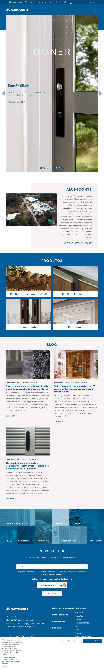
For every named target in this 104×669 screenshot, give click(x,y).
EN (75, 2)
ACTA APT (5, 666)
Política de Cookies (7, 659)
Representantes (82, 623)
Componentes (58, 621)
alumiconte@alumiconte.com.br (20, 620)
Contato (78, 633)
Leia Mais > (10, 416)
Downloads (80, 619)
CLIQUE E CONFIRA (16, 102)
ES (80, 2)
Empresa (79, 612)
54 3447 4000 (12, 617)
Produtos (79, 616)
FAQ (50, 2)
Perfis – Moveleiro (60, 615)
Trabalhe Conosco (91, 2)
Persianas (56, 628)
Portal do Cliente (18, 2)
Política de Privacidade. (52, 575)
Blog (45, 2)
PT (70, 2)
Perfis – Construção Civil (63, 608)
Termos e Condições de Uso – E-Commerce (11, 662)
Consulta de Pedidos (35, 2)
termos (48, 579)
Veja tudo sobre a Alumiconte (78, 243)
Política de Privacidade (8, 657)
